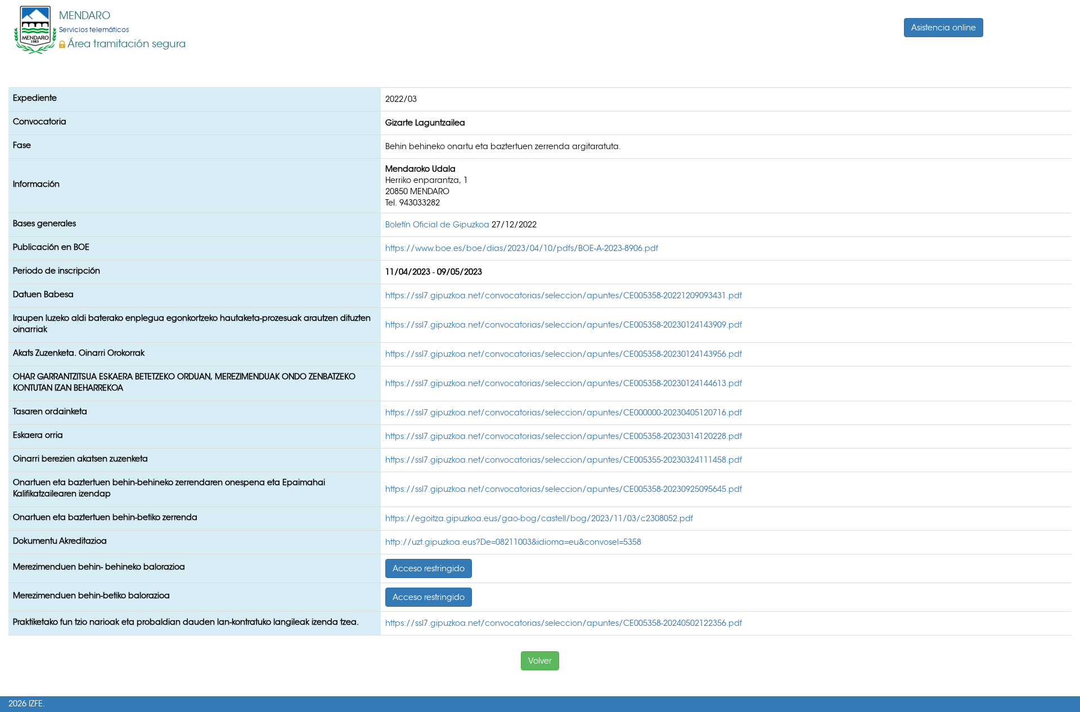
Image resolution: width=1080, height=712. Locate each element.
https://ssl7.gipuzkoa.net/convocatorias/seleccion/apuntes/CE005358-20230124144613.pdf (563, 383)
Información (36, 184)
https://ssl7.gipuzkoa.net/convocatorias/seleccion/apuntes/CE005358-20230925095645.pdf (563, 489)
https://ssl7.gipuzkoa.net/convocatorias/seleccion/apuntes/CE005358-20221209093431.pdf (563, 295)
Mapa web (921, 704)
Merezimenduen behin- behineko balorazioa (99, 567)
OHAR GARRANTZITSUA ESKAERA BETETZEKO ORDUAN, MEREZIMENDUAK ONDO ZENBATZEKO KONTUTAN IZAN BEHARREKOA (184, 382)
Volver (540, 661)
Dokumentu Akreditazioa (60, 541)
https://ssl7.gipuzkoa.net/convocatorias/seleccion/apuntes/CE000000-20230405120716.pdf (563, 413)
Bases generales (44, 223)
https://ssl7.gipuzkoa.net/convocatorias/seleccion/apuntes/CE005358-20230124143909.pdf (563, 325)
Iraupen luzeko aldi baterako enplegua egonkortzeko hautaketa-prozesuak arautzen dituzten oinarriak (192, 323)
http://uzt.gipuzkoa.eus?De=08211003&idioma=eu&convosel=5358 (513, 542)
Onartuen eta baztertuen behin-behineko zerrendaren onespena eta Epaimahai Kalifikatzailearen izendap (169, 488)
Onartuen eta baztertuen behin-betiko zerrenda (105, 517)
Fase (22, 145)
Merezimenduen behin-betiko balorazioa (91, 595)
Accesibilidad (1011, 704)
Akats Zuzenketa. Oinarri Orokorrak (79, 353)
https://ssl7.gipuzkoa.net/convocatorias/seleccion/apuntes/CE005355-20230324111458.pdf (563, 460)
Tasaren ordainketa (50, 411)
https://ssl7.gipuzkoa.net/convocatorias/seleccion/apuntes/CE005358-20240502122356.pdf (563, 623)
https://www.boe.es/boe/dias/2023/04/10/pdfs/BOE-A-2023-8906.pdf (521, 248)
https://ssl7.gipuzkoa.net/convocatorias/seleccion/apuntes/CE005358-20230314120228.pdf (563, 436)
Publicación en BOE (51, 247)
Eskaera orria (38, 435)
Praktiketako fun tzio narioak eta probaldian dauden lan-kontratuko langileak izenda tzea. (186, 622)
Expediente (35, 98)
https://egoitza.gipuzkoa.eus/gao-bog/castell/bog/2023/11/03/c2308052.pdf (539, 518)
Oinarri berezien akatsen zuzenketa (80, 459)
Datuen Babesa (43, 294)
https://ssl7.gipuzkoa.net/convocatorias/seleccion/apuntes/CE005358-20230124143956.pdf (563, 354)
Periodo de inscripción (56, 271)
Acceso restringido (429, 568)
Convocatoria (39, 122)
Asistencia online (943, 28)
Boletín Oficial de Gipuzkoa (438, 225)
